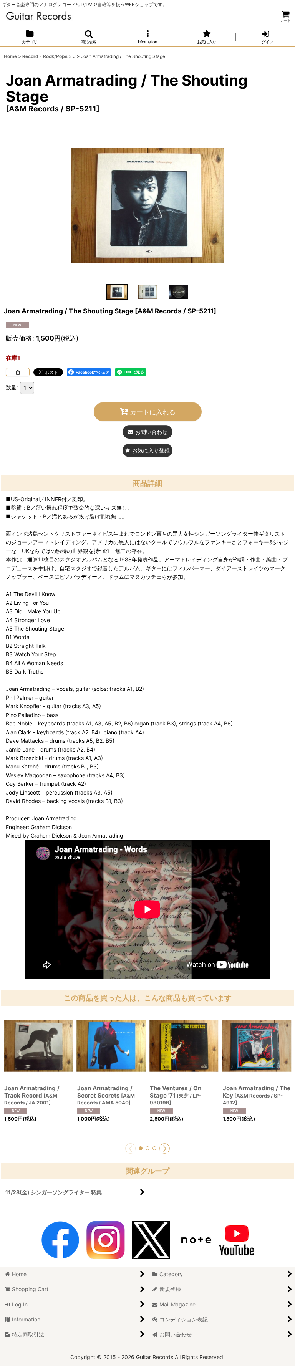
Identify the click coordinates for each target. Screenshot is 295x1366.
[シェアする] (18, 372)
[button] (88, 37)
